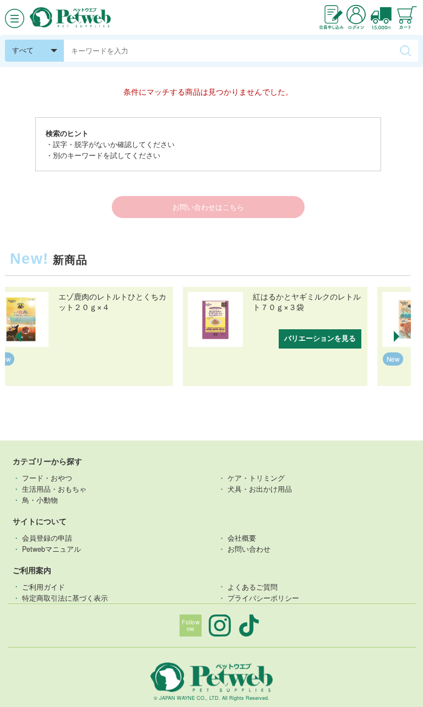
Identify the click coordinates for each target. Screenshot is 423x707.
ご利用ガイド (43, 586)
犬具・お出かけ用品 (259, 489)
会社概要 (241, 538)
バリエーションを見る (320, 338)
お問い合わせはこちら (208, 207)
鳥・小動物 (40, 500)
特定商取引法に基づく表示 (65, 598)
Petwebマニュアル (51, 549)
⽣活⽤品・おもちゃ (54, 489)
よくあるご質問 (252, 586)
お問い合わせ (248, 549)
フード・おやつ (47, 478)
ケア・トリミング (256, 478)
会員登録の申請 (47, 538)
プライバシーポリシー (263, 598)
